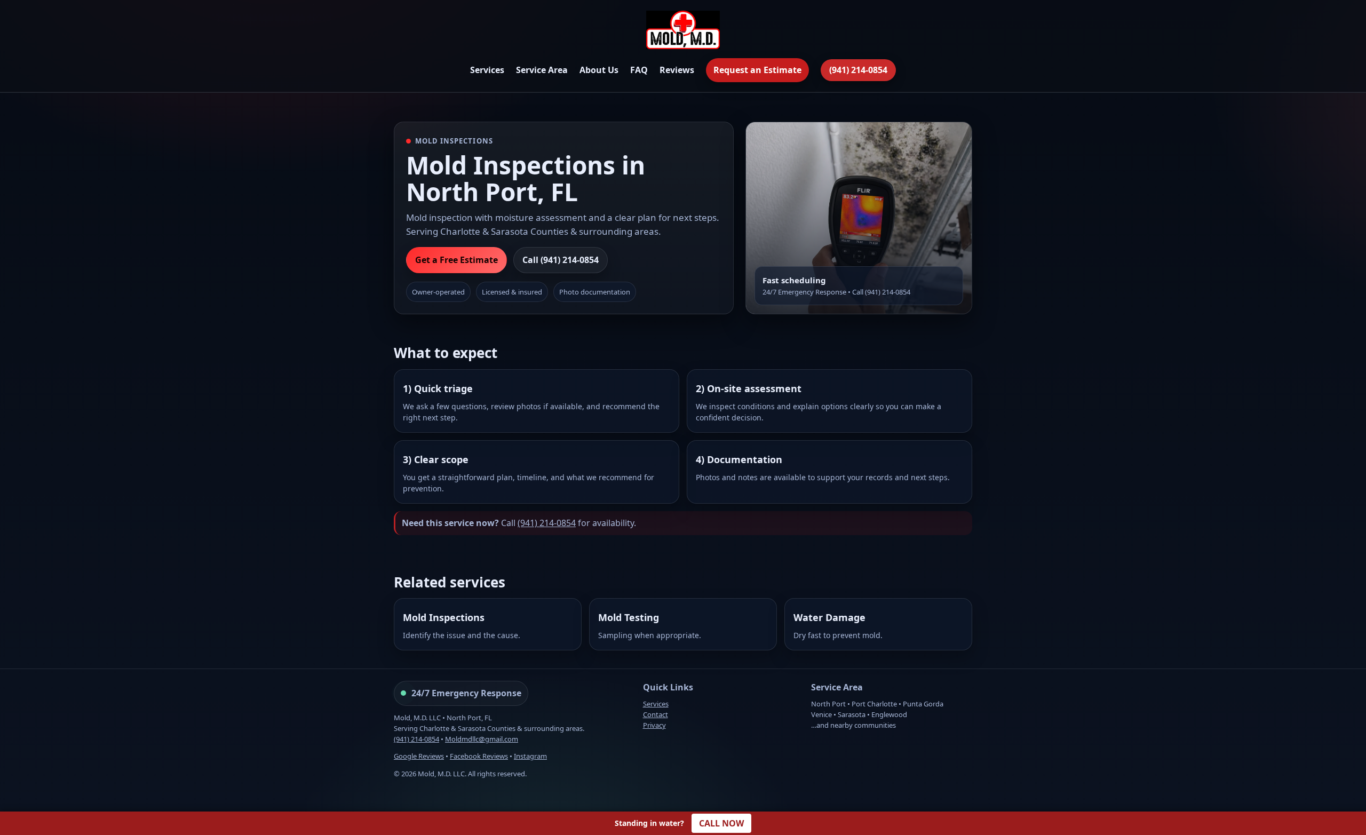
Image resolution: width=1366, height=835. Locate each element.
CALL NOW (721, 823)
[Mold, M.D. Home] (683, 32)
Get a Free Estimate (456, 260)
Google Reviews (419, 756)
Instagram (530, 756)
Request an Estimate (757, 70)
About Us (598, 70)
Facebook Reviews (479, 756)
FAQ (639, 70)
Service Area (542, 70)
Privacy (654, 725)
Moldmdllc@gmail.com (481, 739)
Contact (655, 714)
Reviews (677, 70)
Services (487, 70)
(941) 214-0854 (858, 70)
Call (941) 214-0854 (560, 260)
